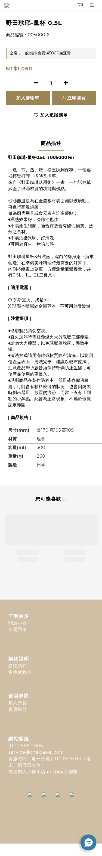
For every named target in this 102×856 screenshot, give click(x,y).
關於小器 (17, 623)
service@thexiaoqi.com (36, 752)
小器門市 (17, 629)
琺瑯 (41, 439)
